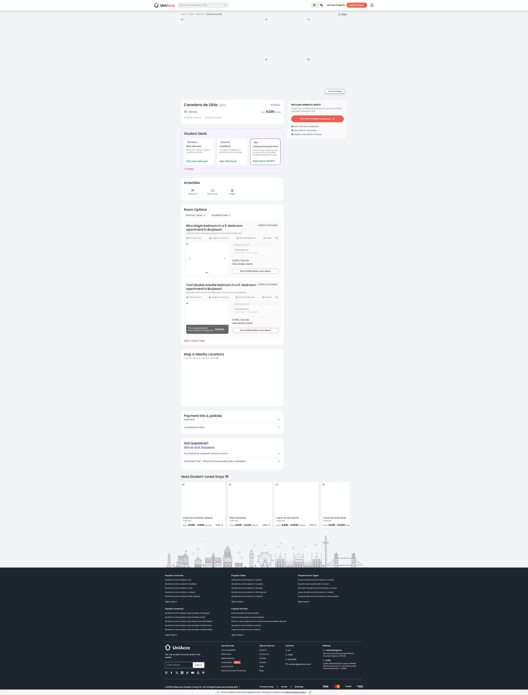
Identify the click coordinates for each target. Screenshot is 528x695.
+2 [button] (276, 238)
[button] (242, 264)
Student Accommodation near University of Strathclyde (188, 625)
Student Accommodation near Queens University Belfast (188, 621)
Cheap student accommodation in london (316, 580)
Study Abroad (227, 666)
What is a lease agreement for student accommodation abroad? (259, 621)
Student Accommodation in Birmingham (248, 592)
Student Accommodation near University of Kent (185, 617)
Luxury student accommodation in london (316, 592)
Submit (198, 665)
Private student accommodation (245, 613)
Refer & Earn (226, 654)
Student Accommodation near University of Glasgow (187, 613)
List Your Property (336, 5)
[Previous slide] (189, 258)
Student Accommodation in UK (178, 580)
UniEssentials (226, 662)
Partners (262, 658)
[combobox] (203, 5)
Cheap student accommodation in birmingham (318, 596)
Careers (262, 662)
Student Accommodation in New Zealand (182, 596)
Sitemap (299, 686)
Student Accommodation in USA (178, 588)
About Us (263, 650)
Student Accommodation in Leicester (247, 588)
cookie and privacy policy (295, 692)
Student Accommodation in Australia (181, 584)
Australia (292, 659)
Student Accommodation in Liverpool (247, 596)
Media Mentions (228, 658)
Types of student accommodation (246, 629)
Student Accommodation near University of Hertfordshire (188, 629)
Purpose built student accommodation (247, 617)
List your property (228, 650)
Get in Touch (357, 5)
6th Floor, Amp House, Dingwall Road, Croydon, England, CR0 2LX (338, 654)
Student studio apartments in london (313, 584)
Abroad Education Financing (233, 670)
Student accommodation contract (246, 625)
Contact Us (264, 654)
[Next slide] (224, 258)
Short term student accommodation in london (317, 588)
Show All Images (335, 91)
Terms (284, 686)
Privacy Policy (266, 686)
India (290, 654)
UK (289, 650)
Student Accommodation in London (246, 580)
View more (170, 601)
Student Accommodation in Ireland (180, 592)
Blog (261, 670)
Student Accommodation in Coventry (247, 584)
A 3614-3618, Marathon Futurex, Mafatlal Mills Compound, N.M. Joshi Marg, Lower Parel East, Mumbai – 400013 (339, 666)
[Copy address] (217, 358)
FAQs (261, 666)
